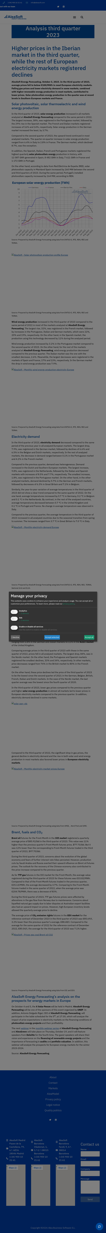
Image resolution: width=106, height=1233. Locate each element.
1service (24, 613)
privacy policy (69, 604)
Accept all (89, 637)
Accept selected (52, 637)
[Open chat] (99, 1226)
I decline (15, 637)
